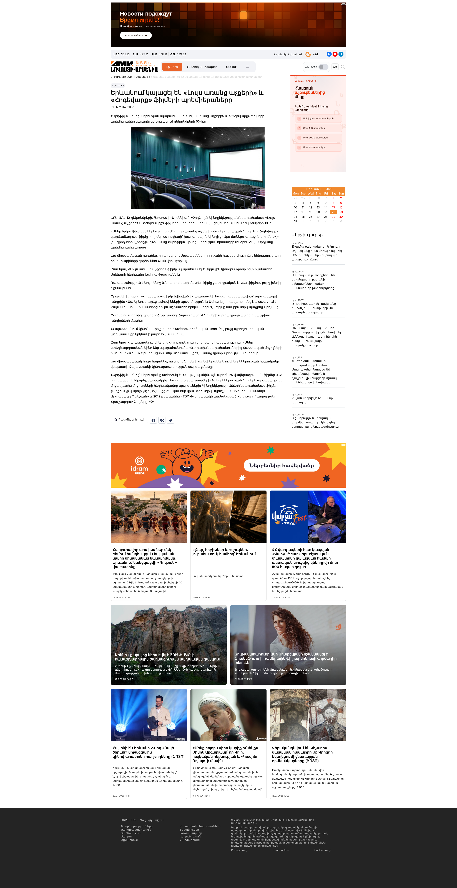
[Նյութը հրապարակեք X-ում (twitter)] (170, 420)
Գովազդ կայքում (152, 820)
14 (326, 207)
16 (341, 207)
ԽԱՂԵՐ (231, 67)
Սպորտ (126, 836)
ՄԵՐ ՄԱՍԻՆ (129, 820)
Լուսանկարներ (191, 833)
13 (318, 207)
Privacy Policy (239, 850)
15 (333, 207)
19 (310, 212)
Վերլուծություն (190, 836)
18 (303, 212)
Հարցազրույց (190, 840)
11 (303, 207)
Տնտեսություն (131, 833)
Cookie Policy (322, 850)
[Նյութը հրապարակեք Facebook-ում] (153, 420)
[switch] (323, 67)
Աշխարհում (129, 840)
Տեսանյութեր (189, 829)
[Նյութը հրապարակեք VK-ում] (162, 420)
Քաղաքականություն (136, 829)
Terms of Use (281, 850)
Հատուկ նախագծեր (202, 67)
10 (295, 207)
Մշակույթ (118, 85)
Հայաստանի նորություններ (200, 826)
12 (310, 207)
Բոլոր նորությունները (137, 826)
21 (326, 212)
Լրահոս (172, 67)
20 (318, 212)
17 (295, 212)
